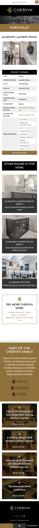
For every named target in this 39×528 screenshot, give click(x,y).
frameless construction (25, 124)
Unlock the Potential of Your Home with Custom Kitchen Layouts (19, 415)
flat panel (23, 119)
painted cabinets (26, 137)
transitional (24, 146)
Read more (18, 424)
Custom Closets (21, 318)
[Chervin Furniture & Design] (19, 390)
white (21, 149)
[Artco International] (19, 383)
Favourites (33, 525)
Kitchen (12, 312)
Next (35, 53)
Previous (3, 53)
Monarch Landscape (26, 115)
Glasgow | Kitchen (19, 282)
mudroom (23, 134)
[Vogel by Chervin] (19, 396)
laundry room (25, 131)
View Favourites (20, 2)
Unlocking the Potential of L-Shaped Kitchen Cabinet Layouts (19, 463)
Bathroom (20, 312)
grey (21, 128)
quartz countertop (24, 142)
